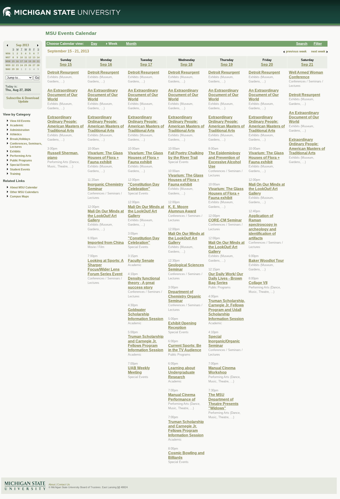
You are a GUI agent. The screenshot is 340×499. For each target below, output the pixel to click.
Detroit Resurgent (63, 72)
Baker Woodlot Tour (266, 260)
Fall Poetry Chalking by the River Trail (186, 155)
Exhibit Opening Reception (182, 325)
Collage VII (258, 283)
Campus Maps (19, 196)
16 (17, 61)
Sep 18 (186, 64)
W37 (8, 57)
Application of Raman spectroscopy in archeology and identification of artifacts (263, 227)
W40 (8, 69)
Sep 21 (307, 64)
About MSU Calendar (23, 187)
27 (34, 65)
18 (25, 61)
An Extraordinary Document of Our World (62, 94)
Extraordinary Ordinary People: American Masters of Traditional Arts (65, 124)
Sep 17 (146, 64)
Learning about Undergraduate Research (181, 372)
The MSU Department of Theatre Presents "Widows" (223, 401)
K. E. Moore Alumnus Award (182, 209)
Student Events (20, 169)
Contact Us (63, 484)
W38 (8, 61)
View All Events (20, 121)
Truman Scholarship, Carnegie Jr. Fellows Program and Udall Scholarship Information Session (226, 310)
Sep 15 (66, 64)
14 (38, 57)
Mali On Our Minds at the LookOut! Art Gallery (106, 215)
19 (29, 61)
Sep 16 (106, 64)
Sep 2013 (22, 45)
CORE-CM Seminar (225, 220)
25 (25, 65)
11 (26, 57)
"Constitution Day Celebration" (143, 186)
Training (15, 173)
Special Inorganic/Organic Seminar (224, 341)
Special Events (20, 164)
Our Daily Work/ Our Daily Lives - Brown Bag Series (225, 278)
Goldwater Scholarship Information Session (145, 314)
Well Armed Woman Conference (306, 74)
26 (29, 65)
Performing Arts (20, 155)
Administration (19, 130)
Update (23, 101)
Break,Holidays (20, 139)
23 (17, 65)
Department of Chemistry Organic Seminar (184, 296)
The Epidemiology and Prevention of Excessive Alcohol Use (224, 159)
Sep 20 (267, 64)
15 (13, 61)
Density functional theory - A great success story (144, 282)
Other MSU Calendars (24, 192)
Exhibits (15, 151)
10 (21, 57)
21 (38, 61)
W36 (8, 53)
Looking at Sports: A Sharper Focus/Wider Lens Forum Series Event (106, 267)
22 (13, 65)
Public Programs (21, 160)
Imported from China (106, 242)
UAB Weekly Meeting (139, 370)
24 (21, 65)
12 (29, 57)
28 (38, 65)
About (52, 484)
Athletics (16, 134)
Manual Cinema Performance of (181, 397)
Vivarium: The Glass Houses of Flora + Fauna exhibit (105, 157)
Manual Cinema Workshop (221, 370)
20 (34, 61)
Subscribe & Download (22, 98)
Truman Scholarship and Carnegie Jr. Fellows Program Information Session (146, 343)
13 (34, 57)
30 (17, 69)
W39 (8, 65)
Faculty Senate (141, 260)
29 (13, 69)
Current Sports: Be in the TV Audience (184, 347)
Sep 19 (227, 64)
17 (21, 61)
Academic (16, 125)
